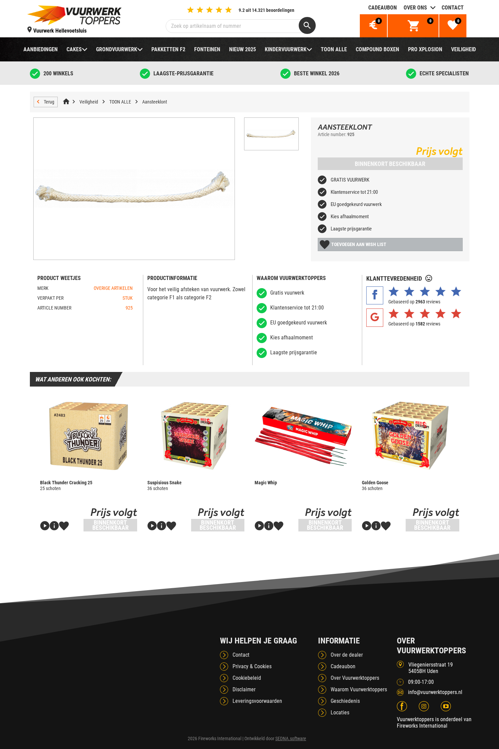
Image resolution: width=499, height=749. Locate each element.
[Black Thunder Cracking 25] (88, 435)
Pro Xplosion (425, 49)
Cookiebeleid (247, 678)
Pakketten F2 (168, 49)
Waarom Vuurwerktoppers (359, 689)
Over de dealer (347, 655)
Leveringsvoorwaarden (257, 701)
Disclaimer (244, 689)
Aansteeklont (154, 102)
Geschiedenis (345, 701)
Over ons (415, 7)
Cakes (74, 49)
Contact (453, 7)
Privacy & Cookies (252, 666)
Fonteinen (207, 49)
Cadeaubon (382, 7)
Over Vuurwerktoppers (355, 678)
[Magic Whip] (303, 435)
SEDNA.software (290, 738)
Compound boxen (377, 49)
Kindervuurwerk (286, 49)
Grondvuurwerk (116, 49)
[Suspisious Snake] (195, 435)
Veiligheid (463, 49)
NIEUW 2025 (242, 49)
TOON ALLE (334, 49)
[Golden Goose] (410, 435)
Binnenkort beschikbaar (390, 163)
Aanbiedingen (40, 49)
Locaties (340, 712)
